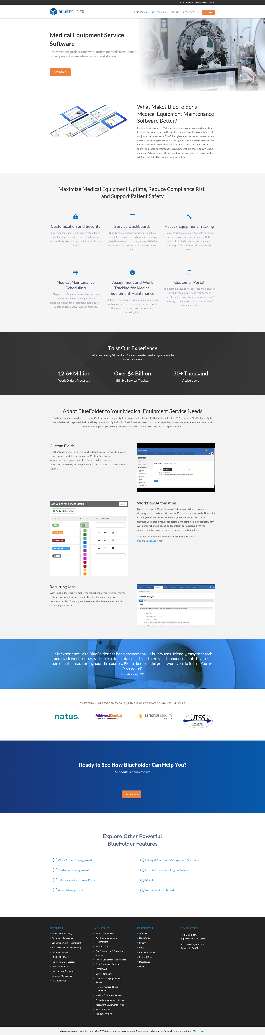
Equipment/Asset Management (66, 942)
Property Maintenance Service (110, 1000)
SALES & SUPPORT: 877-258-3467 (193, 2)
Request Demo (146, 957)
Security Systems (103, 1009)
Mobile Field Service (61, 957)
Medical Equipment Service (108, 995)
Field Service (102, 946)
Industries (158, 12)
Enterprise (151, 540)
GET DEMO (208, 12)
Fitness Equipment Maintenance (111, 959)
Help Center (145, 938)
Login (141, 966)
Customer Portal (60, 952)
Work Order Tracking (62, 933)
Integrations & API (60, 966)
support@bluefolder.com (193, 938)
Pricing (175, 12)
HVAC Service (102, 969)
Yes (194, 1031)
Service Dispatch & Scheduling (66, 947)
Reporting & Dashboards (63, 961)
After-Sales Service (104, 933)
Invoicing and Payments (63, 971)
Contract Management (62, 976)
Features (139, 12)
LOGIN (212, 2)
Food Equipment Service (107, 964)
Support (143, 933)
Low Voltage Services (105, 973)
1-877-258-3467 (189, 935)
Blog (141, 947)
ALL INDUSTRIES (104, 1014)
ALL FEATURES (59, 980)
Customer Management (63, 938)
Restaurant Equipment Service (110, 1004)
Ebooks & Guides (147, 952)
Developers (144, 961)
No (202, 1031)
